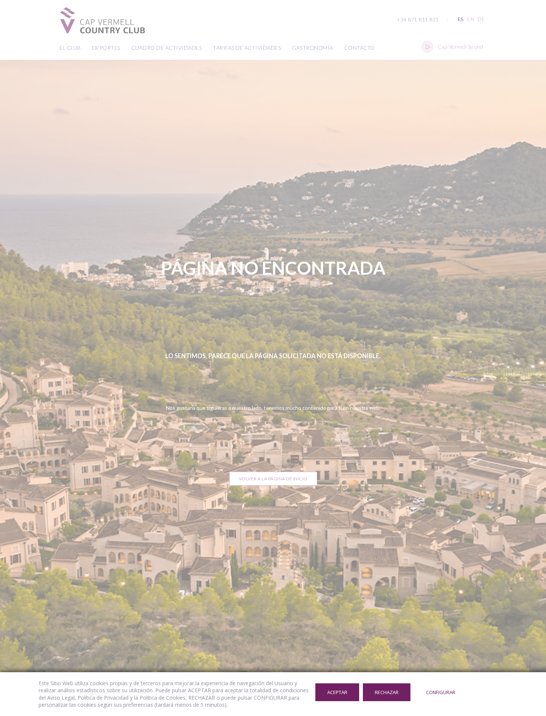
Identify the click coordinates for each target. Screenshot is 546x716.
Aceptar (337, 692)
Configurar (440, 692)
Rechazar (387, 692)
